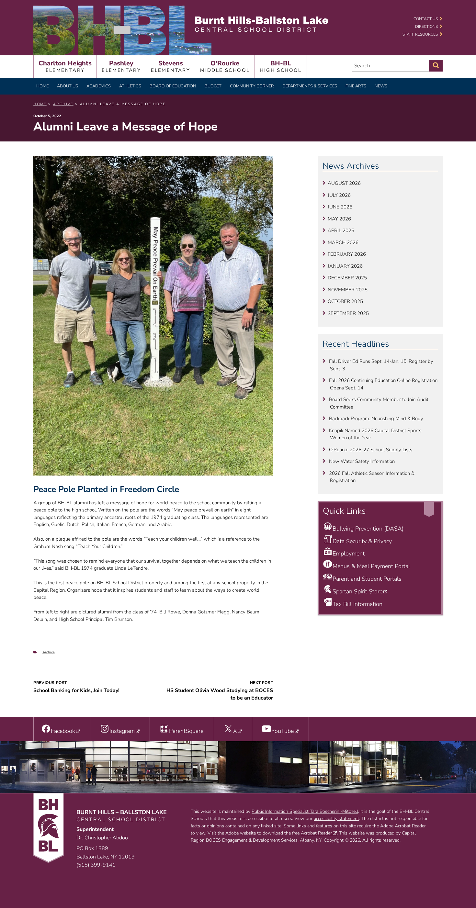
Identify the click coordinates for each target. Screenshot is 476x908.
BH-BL (280, 66)
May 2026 (339, 219)
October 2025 (345, 301)
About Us (67, 86)
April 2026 (341, 230)
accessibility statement (336, 818)
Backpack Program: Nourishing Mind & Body (376, 418)
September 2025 (348, 313)
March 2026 (343, 242)
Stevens (170, 66)
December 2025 (347, 278)
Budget (213, 86)
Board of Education (173, 86)
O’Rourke (225, 66)
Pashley (121, 66)
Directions (426, 26)
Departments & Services (309, 86)
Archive (48, 652)
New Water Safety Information (362, 461)
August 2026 (344, 183)
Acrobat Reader (316, 833)
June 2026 (340, 207)
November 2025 (348, 289)
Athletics (130, 86)
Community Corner (252, 86)
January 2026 (345, 266)
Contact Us (426, 18)
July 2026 (339, 195)
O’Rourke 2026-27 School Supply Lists (370, 449)
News (381, 86)
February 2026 (347, 254)
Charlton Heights (65, 66)
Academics (98, 86)
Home (42, 86)
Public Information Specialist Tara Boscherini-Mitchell (305, 811)
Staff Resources (420, 34)
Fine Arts (356, 86)
